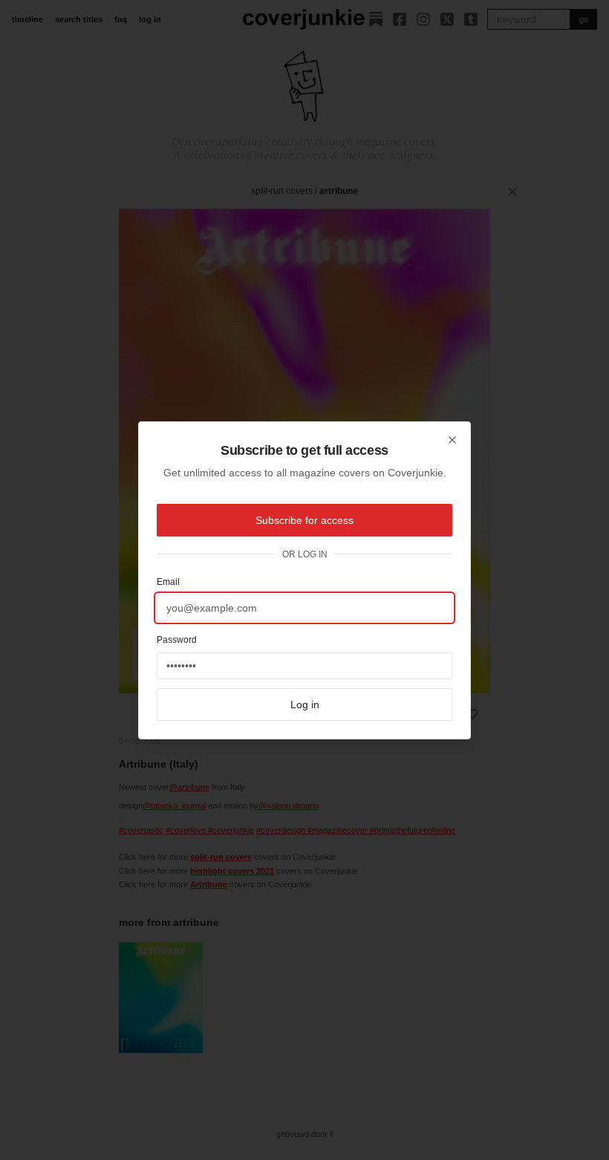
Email (168, 582)
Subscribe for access (304, 520)
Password (177, 640)
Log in (304, 704)
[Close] (452, 440)
